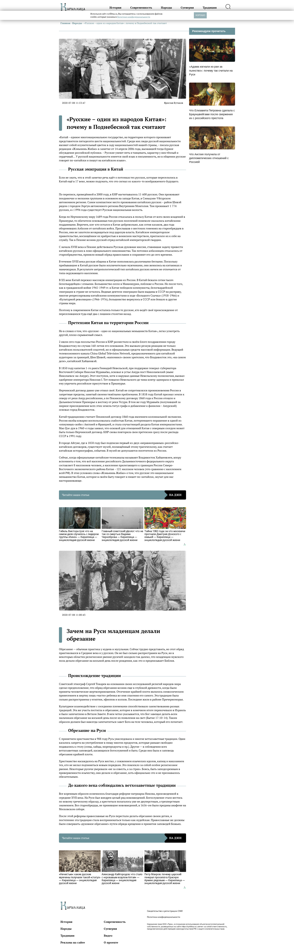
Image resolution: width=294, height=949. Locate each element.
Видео (108, 935)
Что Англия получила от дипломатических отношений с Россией (209, 158)
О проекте (111, 942)
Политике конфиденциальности (133, 16)
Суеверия (187, 7)
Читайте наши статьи (121, 495)
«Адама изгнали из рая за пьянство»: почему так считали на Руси (211, 70)
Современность (141, 7)
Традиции (210, 7)
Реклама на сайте (72, 942)
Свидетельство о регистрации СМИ (165, 910)
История (115, 7)
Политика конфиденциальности (163, 916)
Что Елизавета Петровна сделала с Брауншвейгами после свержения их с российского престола (212, 114)
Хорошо (200, 15)
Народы (166, 7)
